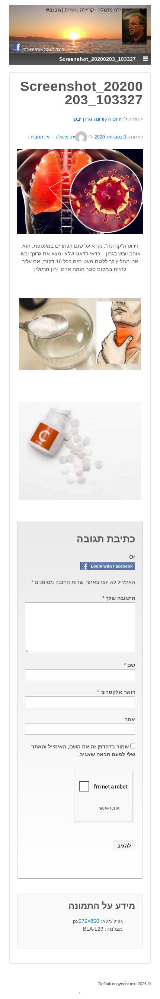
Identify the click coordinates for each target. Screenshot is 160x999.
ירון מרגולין (65, 137)
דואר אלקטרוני (117, 692)
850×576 (89, 921)
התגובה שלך (118, 598)
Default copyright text (118, 984)
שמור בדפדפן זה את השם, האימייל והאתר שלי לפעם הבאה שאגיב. (83, 750)
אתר (130, 719)
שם (131, 665)
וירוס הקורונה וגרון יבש (98, 119)
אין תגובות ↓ (38, 137)
